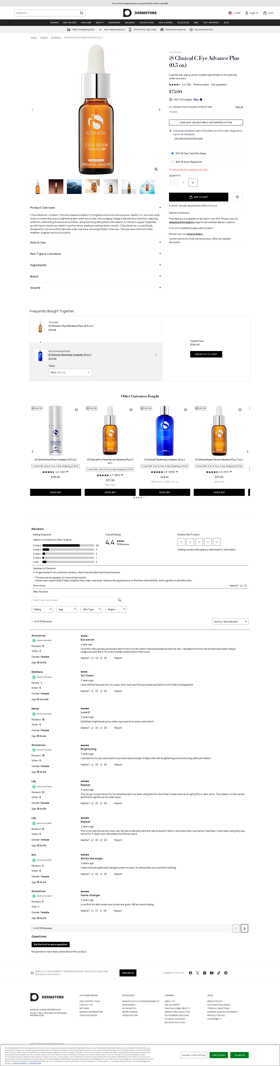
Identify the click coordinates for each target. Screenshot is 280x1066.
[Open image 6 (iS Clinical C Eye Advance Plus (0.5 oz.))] (129, 186)
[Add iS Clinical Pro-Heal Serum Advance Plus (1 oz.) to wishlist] (130, 409)
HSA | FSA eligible (183, 99)
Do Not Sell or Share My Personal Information (48, 1014)
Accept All (239, 1055)
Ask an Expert (172, 1004)
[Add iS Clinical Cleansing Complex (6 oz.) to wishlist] (185, 409)
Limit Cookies (218, 1055)
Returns (84, 1008)
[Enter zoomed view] (156, 169)
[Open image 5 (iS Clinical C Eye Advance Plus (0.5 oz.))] (110, 186)
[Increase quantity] (193, 183)
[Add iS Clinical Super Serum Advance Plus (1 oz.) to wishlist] (240, 409)
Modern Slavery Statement (222, 1011)
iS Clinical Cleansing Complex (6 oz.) (164, 459)
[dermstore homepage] (140, 13)
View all (239, 106)
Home (34, 37)
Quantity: (175, 175)
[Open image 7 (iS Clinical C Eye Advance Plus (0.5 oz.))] (147, 186)
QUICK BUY (55, 492)
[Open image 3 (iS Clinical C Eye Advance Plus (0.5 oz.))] (74, 186)
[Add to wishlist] (237, 197)
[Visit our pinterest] (225, 972)
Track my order (88, 1015)
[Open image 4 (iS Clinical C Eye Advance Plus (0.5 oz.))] (92, 186)
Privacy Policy (215, 1001)
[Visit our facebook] (190, 972)
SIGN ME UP (128, 972)
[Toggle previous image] (32, 109)
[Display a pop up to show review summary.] (67, 472)
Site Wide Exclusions (218, 1004)
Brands (43, 37)
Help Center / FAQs (90, 1001)
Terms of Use (35, 1063)
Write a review (201, 84)
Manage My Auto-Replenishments (140, 1001)
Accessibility (214, 1018)
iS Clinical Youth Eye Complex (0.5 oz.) (56, 459)
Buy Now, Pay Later (175, 1022)
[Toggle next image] (159, 109)
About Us (170, 1001)
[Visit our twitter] (197, 972)
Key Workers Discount (177, 1015)
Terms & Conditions (218, 1008)
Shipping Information (91, 1011)
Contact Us (86, 1004)
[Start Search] (81, 13)
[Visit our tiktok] (218, 972)
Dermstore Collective (177, 1011)
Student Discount (175, 1018)
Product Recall (216, 1015)
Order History (130, 1015)
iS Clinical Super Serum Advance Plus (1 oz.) (219, 459)
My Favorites (129, 1008)
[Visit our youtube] (211, 972)
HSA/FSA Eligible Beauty (177, 1008)
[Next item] (247, 451)
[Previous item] (32, 451)
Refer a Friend (130, 1011)
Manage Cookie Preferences (45, 1010)
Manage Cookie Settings (194, 1055)
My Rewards (128, 1004)
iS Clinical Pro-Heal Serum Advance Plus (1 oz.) (110, 461)
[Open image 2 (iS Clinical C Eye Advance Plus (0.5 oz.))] (56, 186)
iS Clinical (56, 37)
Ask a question (219, 84)
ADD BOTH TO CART (206, 354)
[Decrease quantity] (173, 183)
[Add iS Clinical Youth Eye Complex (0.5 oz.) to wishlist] (76, 409)
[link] (251, 13)
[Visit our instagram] (204, 972)
